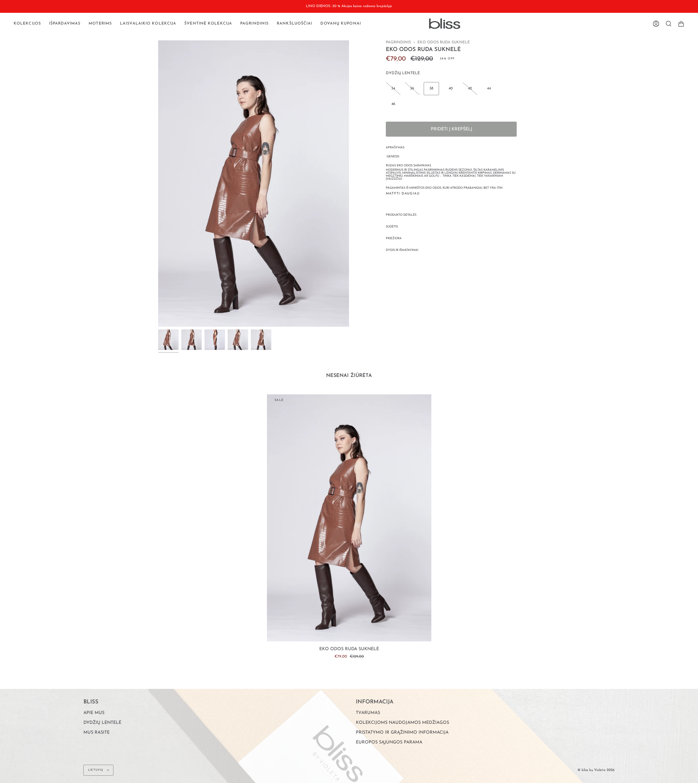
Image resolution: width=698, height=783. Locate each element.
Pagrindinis (398, 42)
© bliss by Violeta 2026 (596, 770)
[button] (27, 24)
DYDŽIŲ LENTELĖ (403, 73)
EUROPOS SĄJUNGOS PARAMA (389, 742)
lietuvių (96, 770)
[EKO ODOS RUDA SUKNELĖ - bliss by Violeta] (168, 339)
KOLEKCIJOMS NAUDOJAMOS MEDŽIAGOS (402, 723)
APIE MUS (93, 713)
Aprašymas (395, 147)
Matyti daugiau (403, 193)
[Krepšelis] (681, 24)
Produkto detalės (401, 215)
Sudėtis (392, 226)
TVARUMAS (368, 713)
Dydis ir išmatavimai (402, 250)
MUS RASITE (96, 732)
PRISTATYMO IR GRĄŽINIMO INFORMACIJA (402, 732)
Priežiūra (394, 238)
